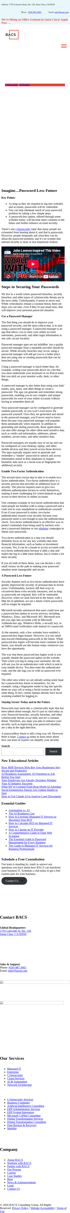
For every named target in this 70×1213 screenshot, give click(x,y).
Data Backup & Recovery (22, 1125)
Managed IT (14, 1068)
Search (5, 746)
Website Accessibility (43, 1208)
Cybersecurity (11, 85)
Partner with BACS (18, 1166)
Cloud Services (15, 1078)
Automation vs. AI (19, 810)
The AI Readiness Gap (21, 813)
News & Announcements (21, 1182)
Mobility (12, 1128)
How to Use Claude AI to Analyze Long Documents (31, 796)
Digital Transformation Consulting (26, 1122)
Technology (25, 85)
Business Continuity (18, 1102)
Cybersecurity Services (20, 1099)
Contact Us (12, 880)
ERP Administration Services (23, 1109)
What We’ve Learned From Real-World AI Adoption (31, 786)
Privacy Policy (20, 1208)
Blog (10, 1179)
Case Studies (14, 1175)
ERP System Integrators (20, 1112)
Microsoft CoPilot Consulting (24, 1115)
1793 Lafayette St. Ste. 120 (16, 930)
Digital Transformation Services (25, 1118)
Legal (10, 1185)
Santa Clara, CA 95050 (13, 934)
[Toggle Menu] (64, 46)
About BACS (15, 1159)
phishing (43, 528)
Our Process (14, 1169)
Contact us (23, 736)
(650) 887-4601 (34, 12)
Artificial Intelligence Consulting (25, 1105)
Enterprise (13, 1071)
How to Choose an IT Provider (26, 829)
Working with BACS (19, 1163)
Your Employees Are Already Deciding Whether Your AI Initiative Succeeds (28, 782)
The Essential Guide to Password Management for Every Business (27, 841)
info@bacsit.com (62, 12)
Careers (11, 1172)
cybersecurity (23, 229)
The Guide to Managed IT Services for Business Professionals (31, 847)
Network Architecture (19, 1084)
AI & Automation (17, 1081)
